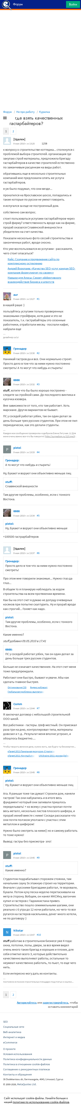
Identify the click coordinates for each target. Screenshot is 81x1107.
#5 (38, 515)
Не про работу (25, 112)
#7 (38, 708)
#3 (38, 384)
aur (15, 295)
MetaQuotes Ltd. (26, 1084)
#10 (39, 934)
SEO (5, 1021)
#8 (38, 772)
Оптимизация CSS (17, 687)
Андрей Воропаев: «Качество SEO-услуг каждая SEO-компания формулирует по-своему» (41, 270)
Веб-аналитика (12, 1032)
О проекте (9, 1049)
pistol (17, 448)
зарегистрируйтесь (55, 1002)
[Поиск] (61, 5)
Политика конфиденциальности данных (27, 1059)
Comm (17, 704)
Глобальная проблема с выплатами (26, 691)
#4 (38, 452)
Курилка (44, 112)
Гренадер (20, 348)
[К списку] (11, 118)
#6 (38, 553)
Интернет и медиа (14, 1037)
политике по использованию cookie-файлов (41, 1102)
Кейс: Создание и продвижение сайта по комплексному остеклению (33, 261)
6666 (16, 380)
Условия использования (17, 1054)
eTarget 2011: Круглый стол (21, 755)
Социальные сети (13, 1027)
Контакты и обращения (17, 1074)
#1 (38, 299)
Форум (7, 112)
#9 (38, 857)
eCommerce (10, 1042)
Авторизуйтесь (27, 1002)
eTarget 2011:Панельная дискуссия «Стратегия (31, 751)
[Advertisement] (40, 20)
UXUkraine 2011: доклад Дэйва (54, 755)
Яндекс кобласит (39, 687)
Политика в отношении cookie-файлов (26, 1064)
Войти (73, 4)
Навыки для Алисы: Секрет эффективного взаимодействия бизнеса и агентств (34, 280)
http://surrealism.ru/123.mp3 (60, 436)
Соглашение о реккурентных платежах (26, 1069)
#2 (38, 353)
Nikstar (18, 930)
